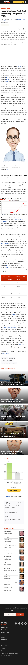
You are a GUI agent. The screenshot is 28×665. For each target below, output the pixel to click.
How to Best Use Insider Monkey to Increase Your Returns (13, 506)
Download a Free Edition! (11, 512)
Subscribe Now (14, 490)
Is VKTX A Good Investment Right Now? (9, 363)
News (8, 8)
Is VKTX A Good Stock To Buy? (7, 360)
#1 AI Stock (18, 2)
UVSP (7, 79)
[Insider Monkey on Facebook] (16, 623)
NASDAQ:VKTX (4, 358)
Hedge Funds (3, 8)
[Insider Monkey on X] (19, 623)
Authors (3, 637)
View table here (5, 300)
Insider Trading (5, 632)
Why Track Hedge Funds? (11, 510)
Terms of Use (4, 648)
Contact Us (4, 639)
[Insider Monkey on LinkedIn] (25, 623)
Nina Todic (19, 19)
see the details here (8, 105)
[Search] (26, 2)
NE (25, 269)
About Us (3, 634)
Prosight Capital (5, 243)
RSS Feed (5, 627)
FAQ (2, 650)
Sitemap (3, 642)
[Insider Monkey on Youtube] (22, 623)
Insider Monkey (6, 353)
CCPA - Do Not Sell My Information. (9, 653)
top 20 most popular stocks (9, 327)
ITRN (7, 81)
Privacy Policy (4, 646)
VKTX (20, 28)
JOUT (7, 77)
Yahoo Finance (12, 358)
